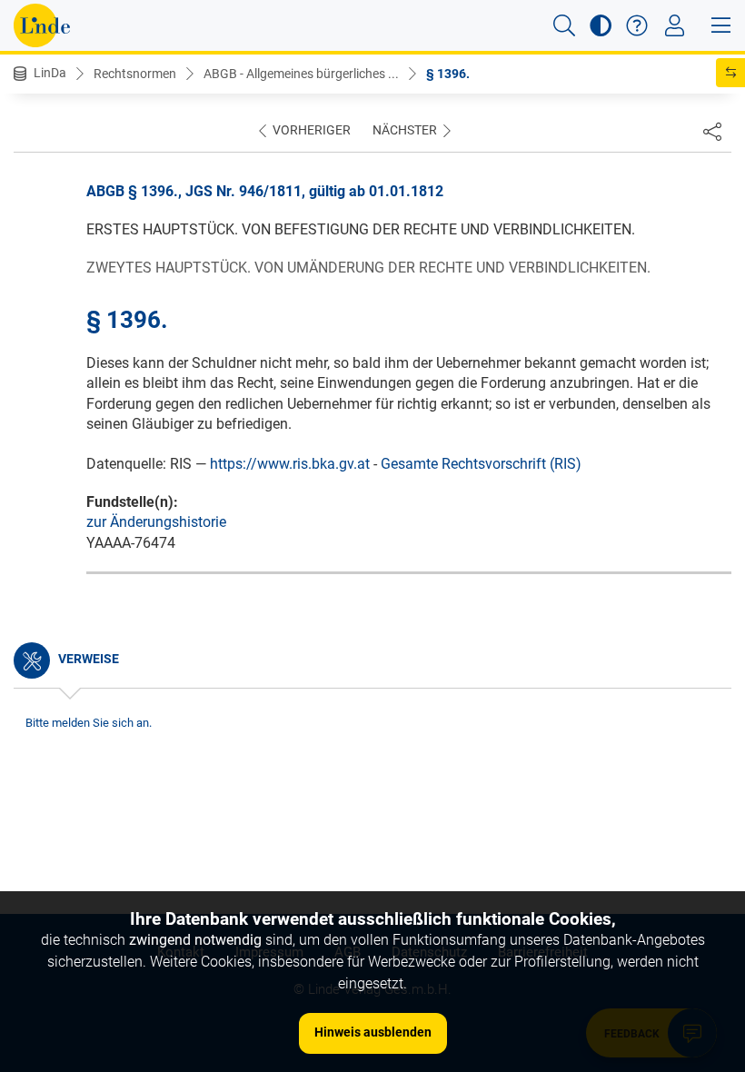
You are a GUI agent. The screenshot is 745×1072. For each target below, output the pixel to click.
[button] (564, 25)
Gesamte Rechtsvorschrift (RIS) (481, 463)
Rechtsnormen (135, 73)
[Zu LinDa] (42, 25)
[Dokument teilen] (712, 130)
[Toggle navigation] (674, 25)
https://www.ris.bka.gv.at (290, 463)
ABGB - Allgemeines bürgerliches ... (301, 73)
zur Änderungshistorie (156, 522)
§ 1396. (448, 73)
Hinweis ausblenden (373, 1032)
